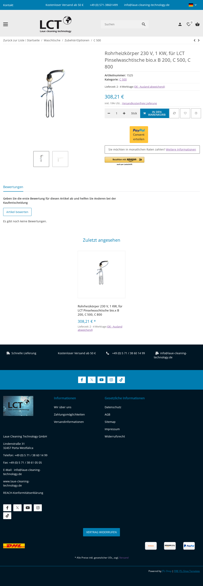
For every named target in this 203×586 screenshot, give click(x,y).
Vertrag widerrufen (101, 532)
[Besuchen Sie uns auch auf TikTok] (121, 379)
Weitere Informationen (181, 149)
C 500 (123, 79)
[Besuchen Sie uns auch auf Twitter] (92, 379)
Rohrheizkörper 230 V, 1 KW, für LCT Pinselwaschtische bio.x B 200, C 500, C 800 (100, 310)
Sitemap (110, 422)
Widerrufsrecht (115, 436)
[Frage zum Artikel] (196, 113)
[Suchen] (144, 24)
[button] (192, 5)
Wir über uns (62, 407)
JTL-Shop (167, 571)
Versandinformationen (69, 422)
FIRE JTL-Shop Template (187, 571)
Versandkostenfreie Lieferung (139, 103)
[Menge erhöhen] (124, 113)
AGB (107, 414)
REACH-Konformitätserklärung (23, 493)
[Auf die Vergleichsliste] (174, 113)
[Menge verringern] (109, 113)
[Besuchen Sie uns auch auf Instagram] (111, 379)
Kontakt (8, 5)
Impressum (112, 429)
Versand (123, 557)
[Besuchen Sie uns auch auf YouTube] (101, 379)
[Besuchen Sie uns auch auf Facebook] (82, 379)
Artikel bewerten (17, 212)
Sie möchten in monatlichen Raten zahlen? (152, 149)
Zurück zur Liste (13, 40)
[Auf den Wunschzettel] (185, 113)
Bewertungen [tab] (13, 187)
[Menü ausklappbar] (5, 24)
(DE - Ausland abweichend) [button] (149, 86)
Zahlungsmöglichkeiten (69, 414)
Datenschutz (113, 407)
